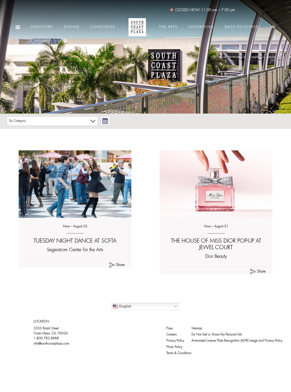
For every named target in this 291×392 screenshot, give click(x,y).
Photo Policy (174, 347)
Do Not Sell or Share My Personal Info (216, 334)
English (124, 306)
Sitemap (196, 328)
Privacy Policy (175, 340)
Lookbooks (201, 27)
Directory (42, 27)
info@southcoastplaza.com (51, 343)
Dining (72, 27)
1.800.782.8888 (46, 338)
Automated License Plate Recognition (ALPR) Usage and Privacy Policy (236, 340)
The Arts (168, 27)
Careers (171, 334)
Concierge (102, 27)
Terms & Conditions (178, 353)
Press (169, 328)
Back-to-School (243, 27)
